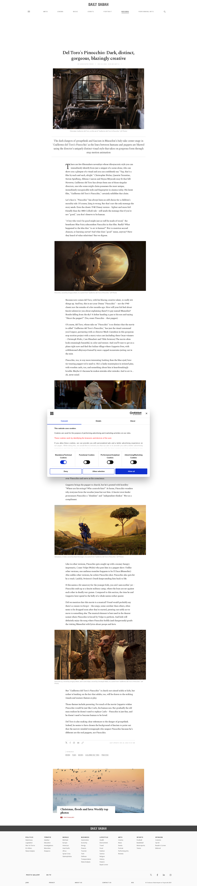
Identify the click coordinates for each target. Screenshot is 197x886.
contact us (106, 882)
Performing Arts (146, 11)
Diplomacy (29, 840)
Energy (83, 845)
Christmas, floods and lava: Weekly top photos (84, 811)
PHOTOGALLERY (69, 817)
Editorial (158, 848)
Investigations (48, 845)
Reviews (125, 11)
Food (101, 848)
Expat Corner (104, 865)
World (66, 837)
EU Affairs (29, 848)
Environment (104, 843)
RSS (132, 882)
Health (102, 840)
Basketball (140, 843)
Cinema (60, 11)
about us (78, 882)
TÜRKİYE (47, 837)
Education (47, 843)
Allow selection (98, 471)
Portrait (108, 11)
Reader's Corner (160, 845)
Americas (66, 845)
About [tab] (132, 421)
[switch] (87, 462)
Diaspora (47, 851)
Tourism (84, 851)
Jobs (27, 882)
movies (80, 755)
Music (75, 11)
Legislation (29, 843)
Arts (45, 11)
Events (91, 11)
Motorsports (141, 845)
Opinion (159, 837)
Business (85, 837)
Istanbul (46, 840)
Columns (158, 840)
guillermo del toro (92, 755)
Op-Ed (157, 843)
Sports (140, 837)
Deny (66, 471)
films (74, 755)
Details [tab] (98, 421)
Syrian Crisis (66, 854)
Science (102, 854)
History (102, 859)
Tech (82, 854)
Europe (65, 843)
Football (139, 840)
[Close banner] (146, 413)
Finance (83, 848)
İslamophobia (67, 856)
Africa (64, 851)
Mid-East (65, 840)
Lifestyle (104, 837)
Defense (84, 856)
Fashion (102, 851)
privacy (52, 882)
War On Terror (30, 845)
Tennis (139, 848)
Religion (102, 856)
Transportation (86, 859)
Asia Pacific (66, 848)
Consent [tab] (64, 421)
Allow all (131, 471)
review (67, 755)
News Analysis (30, 851)
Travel (102, 845)
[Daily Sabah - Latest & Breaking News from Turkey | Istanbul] (98, 4)
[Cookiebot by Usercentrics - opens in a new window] (131, 413)
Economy (84, 843)
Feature (102, 862)
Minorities (47, 848)
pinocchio (105, 755)
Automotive (85, 840)
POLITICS (29, 837)
